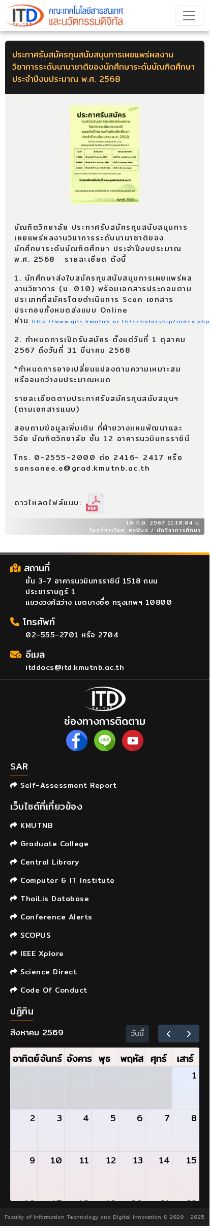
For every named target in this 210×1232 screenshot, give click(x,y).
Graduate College (53, 843)
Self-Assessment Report (67, 785)
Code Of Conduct (52, 990)
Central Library (48, 862)
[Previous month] (168, 1033)
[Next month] (188, 1033)
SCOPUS (34, 935)
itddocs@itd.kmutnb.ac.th (74, 667)
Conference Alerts (55, 916)
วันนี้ (137, 1033)
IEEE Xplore (41, 953)
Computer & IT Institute (66, 880)
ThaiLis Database (53, 898)
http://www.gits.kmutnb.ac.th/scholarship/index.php (121, 321)
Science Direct (47, 971)
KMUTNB (35, 825)
